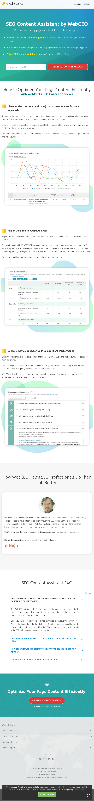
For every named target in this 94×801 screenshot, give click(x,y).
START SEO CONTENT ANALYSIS (68, 67)
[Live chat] (88, 795)
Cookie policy (79, 789)
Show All (88, 593)
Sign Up (87, 4)
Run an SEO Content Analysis (47, 700)
